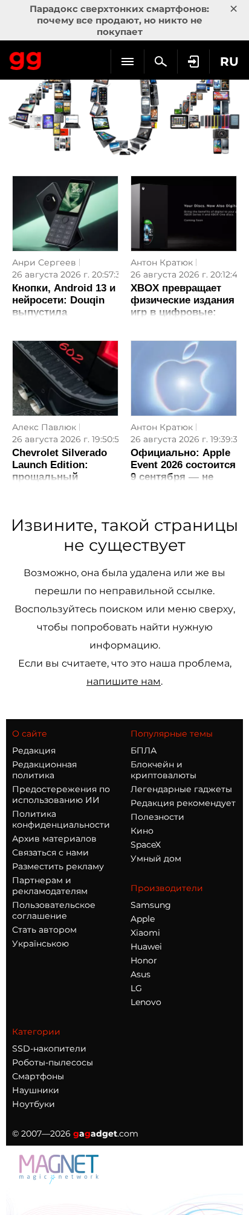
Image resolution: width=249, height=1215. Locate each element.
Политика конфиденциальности (61, 819)
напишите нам (123, 681)
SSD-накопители (49, 1048)
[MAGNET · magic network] (60, 1181)
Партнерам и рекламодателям (50, 885)
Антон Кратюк (162, 262)
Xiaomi (145, 932)
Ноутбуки (33, 1104)
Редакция (34, 750)
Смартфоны (38, 1076)
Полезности (157, 816)
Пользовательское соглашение (53, 910)
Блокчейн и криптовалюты (163, 770)
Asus (140, 974)
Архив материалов (54, 838)
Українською (40, 943)
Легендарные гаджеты (181, 789)
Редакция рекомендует (183, 803)
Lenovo (146, 1002)
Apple (143, 918)
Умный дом (156, 858)
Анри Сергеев (44, 262)
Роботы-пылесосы (52, 1062)
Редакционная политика (44, 770)
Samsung (151, 904)
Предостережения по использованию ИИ (61, 794)
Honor (144, 960)
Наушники (35, 1090)
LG (136, 988)
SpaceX (146, 844)
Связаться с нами (50, 852)
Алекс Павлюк (44, 427)
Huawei (146, 946)
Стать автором (44, 929)
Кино (142, 830)
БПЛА (144, 750)
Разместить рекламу (58, 866)
